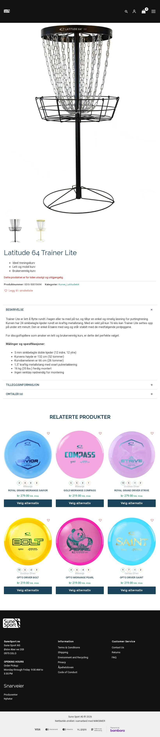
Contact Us (118, 647)
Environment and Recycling (73, 657)
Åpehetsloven (66, 667)
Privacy (62, 662)
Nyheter (8, 698)
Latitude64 (73, 284)
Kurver (62, 284)
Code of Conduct (67, 672)
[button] (126, 11)
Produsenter (11, 694)
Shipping (63, 652)
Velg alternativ (28, 503)
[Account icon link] (134, 11)
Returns (116, 652)
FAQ (114, 657)
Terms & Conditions (69, 647)
